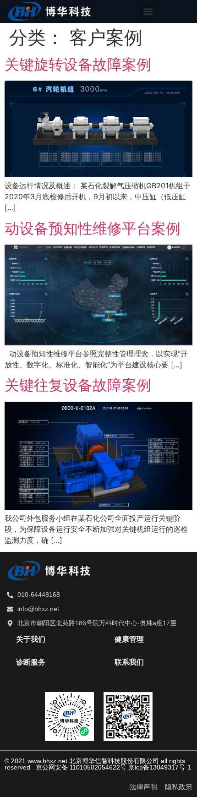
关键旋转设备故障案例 (78, 64)
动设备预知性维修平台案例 (93, 228)
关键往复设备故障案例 (78, 385)
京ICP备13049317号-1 (159, 767)
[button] (147, 11)
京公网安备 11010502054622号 (81, 767)
